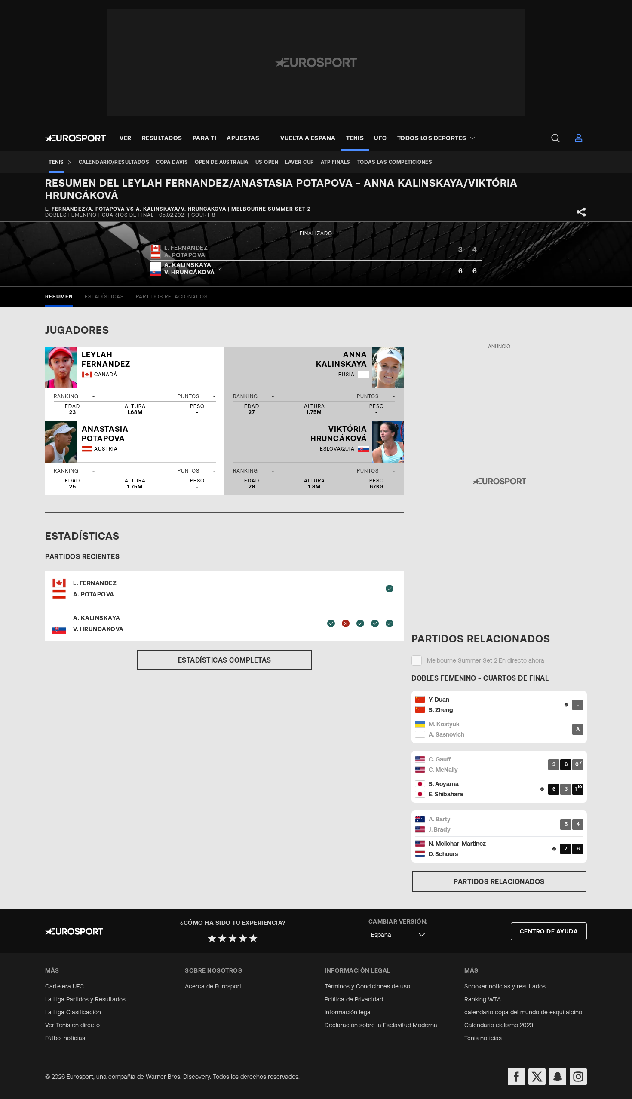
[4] (243, 938)
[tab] (59, 297)
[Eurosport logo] (75, 138)
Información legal (348, 1012)
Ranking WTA (482, 999)
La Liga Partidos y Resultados (85, 999)
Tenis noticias (483, 1038)
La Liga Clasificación (73, 1012)
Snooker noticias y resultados (505, 986)
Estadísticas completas (224, 660)
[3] (232, 938)
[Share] (581, 212)
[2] (222, 938)
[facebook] (516, 1076)
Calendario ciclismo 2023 (498, 1025)
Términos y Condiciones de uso (367, 986)
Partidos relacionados (499, 881)
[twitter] (537, 1076)
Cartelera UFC (64, 986)
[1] (212, 938)
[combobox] (398, 935)
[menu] (555, 138)
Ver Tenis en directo (72, 1025)
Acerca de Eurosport (213, 986)
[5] (253, 938)
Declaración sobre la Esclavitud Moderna (381, 1025)
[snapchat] (557, 1076)
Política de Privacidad (354, 999)
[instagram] (578, 1076)
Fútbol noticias (65, 1038)
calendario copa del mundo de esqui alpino (523, 1012)
